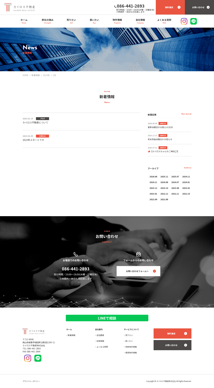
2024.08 (164, 182)
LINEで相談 (107, 318)
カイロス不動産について (35, 122)
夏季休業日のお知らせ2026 (160, 127)
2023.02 (186, 188)
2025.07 (175, 176)
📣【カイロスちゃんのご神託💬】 (163, 151)
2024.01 (186, 182)
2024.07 (175, 182)
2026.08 (153, 176)
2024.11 (153, 182)
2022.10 (186, 193)
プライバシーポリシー (31, 381)
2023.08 (175, 188)
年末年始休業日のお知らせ (160, 139)
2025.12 (164, 176)
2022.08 (164, 199)
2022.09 (153, 199)
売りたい (129, 335)
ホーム (69, 329)
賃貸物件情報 (131, 352)
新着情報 (71, 335)
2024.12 (186, 176)
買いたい (129, 341)
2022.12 (164, 193)
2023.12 (153, 188)
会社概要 (100, 335)
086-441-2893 (76, 269)
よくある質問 (102, 346)
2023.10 (164, 188)
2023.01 (153, 193)
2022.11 (175, 193)
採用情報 (100, 341)
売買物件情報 (131, 346)
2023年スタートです (33, 140)
